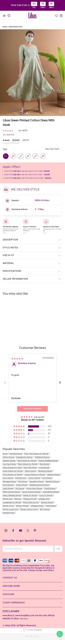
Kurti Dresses (47, 478)
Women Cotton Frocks (29, 509)
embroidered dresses (51, 492)
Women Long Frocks (10, 509)
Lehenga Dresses (37, 506)
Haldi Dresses (50, 506)
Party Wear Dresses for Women (36, 454)
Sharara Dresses (47, 502)
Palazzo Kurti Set (30, 499)
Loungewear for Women (12, 502)
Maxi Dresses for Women (27, 461)
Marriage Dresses (9, 481)
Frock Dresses (8, 478)
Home (5, 26)
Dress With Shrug (29, 467)
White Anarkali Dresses (11, 492)
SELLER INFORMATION (15, 279)
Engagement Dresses (24, 457)
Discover (8, 594)
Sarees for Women (30, 495)
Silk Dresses (19, 488)
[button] (8, 130)
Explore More (11, 586)
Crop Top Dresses (9, 464)
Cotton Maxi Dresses (34, 488)
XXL (6, 156)
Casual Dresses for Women (34, 474)
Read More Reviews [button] (32, 409)
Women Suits (8, 499)
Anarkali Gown (20, 478)
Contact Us (10, 578)
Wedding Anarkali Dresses (39, 485)
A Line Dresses (43, 467)
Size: (5, 149)
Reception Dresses (45, 471)
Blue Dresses (44, 464)
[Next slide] (60, 382)
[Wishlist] (56, 15)
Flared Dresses (49, 488)
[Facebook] (13, 531)
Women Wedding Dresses (48, 461)
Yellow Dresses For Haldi (12, 467)
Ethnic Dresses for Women (13, 471)
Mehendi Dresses (53, 474)
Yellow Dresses (30, 471)
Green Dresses (8, 488)
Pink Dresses (22, 481)
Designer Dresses (9, 461)
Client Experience (14, 603)
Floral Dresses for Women (13, 474)
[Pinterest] (35, 531)
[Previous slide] (5, 382)
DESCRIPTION (10, 240)
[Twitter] (28, 531)
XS (43, 156)
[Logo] (32, 15)
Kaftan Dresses (8, 457)
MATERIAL (8, 263)
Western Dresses (22, 506)
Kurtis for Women (46, 495)
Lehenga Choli (43, 499)
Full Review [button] (16, 398)
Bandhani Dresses (52, 481)
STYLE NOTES (10, 248)
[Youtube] (20, 531)
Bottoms (17, 499)
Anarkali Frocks (9, 513)
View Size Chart (52, 149)
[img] (17, 358)
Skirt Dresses (45, 509)
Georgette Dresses (36, 481)
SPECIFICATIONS (12, 271)
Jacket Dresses (21, 485)
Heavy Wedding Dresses (12, 495)
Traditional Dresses (42, 457)
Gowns (5, 454)
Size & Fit (8, 255)
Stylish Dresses (8, 485)
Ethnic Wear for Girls (31, 502)
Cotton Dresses (34, 478)
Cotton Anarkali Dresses (31, 492)
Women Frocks (8, 506)
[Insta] (6, 531)
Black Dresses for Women (28, 464)
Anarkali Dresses (16, 454)
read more (24, 618)
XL (13, 156)
